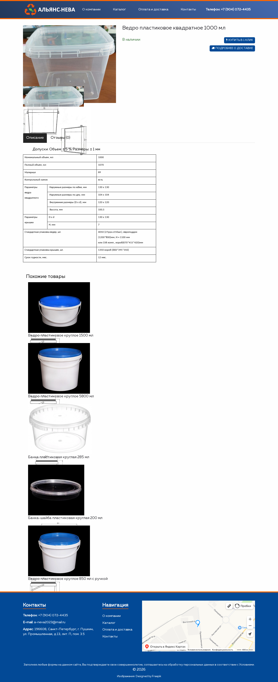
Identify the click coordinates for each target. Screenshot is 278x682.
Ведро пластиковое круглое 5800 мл (61, 396)
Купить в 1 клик (241, 40)
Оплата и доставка (153, 9)
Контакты (188, 9)
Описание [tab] (35, 138)
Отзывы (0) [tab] (60, 138)
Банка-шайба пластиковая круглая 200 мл (65, 518)
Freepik (156, 676)
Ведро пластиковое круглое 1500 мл (60, 335)
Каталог (119, 9)
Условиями (246, 664)
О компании (91, 9)
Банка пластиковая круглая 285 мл (58, 457)
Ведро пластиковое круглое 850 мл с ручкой (68, 579)
